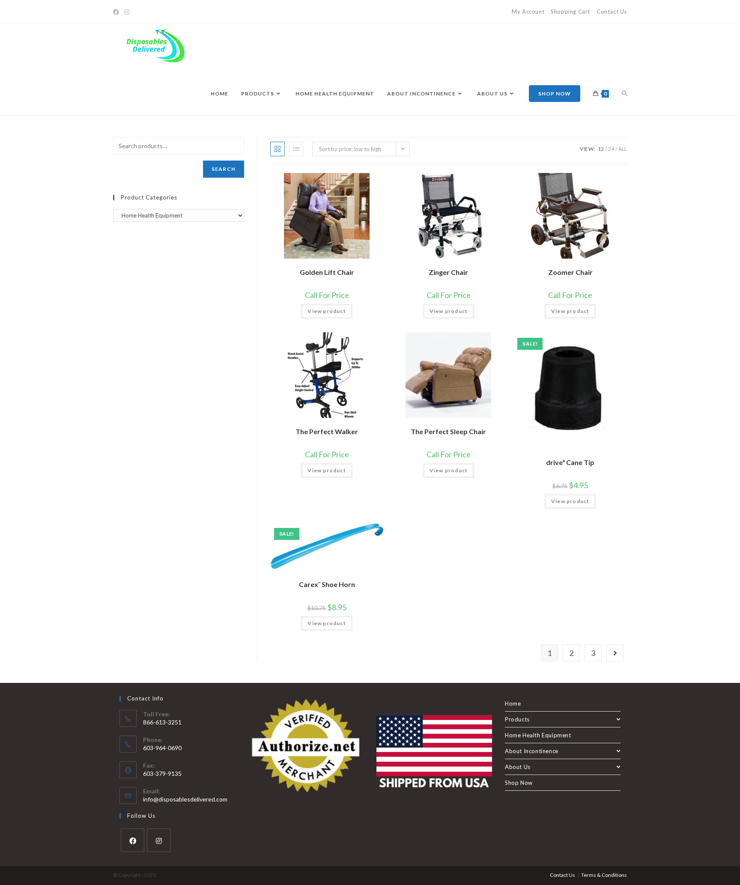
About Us (518, 766)
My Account (528, 11)
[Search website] (624, 93)
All (622, 149)
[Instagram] (127, 12)
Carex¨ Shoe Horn (327, 584)
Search (224, 169)
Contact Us (612, 11)
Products (517, 719)
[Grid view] (277, 149)
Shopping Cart (570, 11)
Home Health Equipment (538, 735)
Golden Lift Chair (327, 272)
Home (513, 703)
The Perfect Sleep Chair (448, 431)
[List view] (296, 149)
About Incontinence (531, 751)
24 (611, 149)
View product (326, 311)
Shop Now (519, 782)
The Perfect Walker (326, 431)
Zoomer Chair (570, 272)
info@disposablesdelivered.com (185, 799)
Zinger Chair (448, 272)
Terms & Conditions (604, 875)
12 (601, 149)
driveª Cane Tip (570, 462)
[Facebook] (117, 12)
